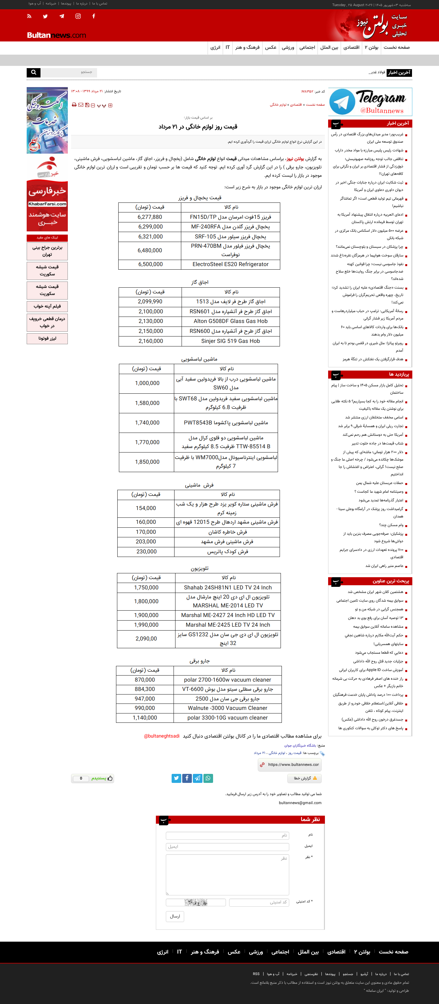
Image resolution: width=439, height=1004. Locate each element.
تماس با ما (99, 3)
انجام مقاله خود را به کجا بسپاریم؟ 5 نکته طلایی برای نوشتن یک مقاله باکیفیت (367, 405)
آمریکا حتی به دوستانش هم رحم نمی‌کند (373, 435)
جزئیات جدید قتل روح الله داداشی (378, 661)
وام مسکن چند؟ (391, 525)
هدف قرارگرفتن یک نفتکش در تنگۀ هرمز (373, 359)
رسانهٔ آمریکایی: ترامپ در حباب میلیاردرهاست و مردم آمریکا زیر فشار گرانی (367, 314)
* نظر (309, 857)
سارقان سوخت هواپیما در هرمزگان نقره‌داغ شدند (367, 255)
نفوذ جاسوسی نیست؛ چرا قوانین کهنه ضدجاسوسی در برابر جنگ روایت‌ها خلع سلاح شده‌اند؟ (369, 271)
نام (311, 835)
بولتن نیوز (295, 159)
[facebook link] (187, 778)
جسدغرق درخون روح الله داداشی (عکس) (372, 719)
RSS (256, 974)
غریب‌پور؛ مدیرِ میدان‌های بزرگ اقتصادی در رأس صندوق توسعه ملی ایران (367, 138)
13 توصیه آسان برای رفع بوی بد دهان (375, 618)
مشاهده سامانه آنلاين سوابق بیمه (378, 627)
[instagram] (78, 17)
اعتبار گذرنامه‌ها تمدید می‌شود (381, 500)
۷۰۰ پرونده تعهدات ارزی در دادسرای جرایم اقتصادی (371, 553)
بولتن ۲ (371, 47)
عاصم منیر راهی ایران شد (384, 566)
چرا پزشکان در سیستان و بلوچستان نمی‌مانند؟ (369, 247)
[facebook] (93, 17)
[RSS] (31, 17)
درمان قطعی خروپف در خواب (47, 323)
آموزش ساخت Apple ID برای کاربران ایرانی (371, 670)
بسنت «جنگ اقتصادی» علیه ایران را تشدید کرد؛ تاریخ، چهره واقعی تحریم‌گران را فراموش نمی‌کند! (367, 295)
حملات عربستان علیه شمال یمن (379, 483)
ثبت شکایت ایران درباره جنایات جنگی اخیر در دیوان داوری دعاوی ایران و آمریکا (369, 186)
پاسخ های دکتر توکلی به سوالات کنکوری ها (370, 728)
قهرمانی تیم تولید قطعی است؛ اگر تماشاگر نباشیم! (371, 202)
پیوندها (66, 3)
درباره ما (81, 3)
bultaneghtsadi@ (162, 736)
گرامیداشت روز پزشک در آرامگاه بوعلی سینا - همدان (369, 512)
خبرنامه (51, 3)
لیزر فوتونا (47, 338)
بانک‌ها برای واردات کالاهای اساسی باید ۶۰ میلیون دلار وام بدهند (372, 330)
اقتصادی (296, 105)
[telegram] (61, 16)
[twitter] (45, 17)
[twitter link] (176, 778)
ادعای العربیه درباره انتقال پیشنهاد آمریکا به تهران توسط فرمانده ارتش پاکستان (370, 218)
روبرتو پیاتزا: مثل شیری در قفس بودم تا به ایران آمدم (368, 347)
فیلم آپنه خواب (47, 306)
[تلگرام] (370, 101)
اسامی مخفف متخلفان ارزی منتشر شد (374, 417)
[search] (33, 72)
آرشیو (364, 974)
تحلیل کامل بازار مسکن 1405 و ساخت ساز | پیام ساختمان (367, 389)
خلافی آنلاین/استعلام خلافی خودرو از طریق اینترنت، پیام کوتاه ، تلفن (370, 707)
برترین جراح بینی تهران (47, 251)
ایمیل (309, 846)
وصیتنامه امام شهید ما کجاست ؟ (378, 492)
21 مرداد (259, 753)
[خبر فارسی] (47, 193)
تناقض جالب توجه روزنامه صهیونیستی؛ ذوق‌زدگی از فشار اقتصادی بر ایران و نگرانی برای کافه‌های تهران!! (368, 166)
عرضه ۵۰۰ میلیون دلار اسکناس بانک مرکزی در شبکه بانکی (369, 234)
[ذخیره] (87, 105)
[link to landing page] (380, 25)
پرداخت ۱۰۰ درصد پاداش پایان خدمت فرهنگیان (368, 695)
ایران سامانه (375, 991)
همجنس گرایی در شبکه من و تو (379, 609)
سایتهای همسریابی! (388, 644)
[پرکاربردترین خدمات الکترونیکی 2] (47, 120)
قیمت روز (294, 753)
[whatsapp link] (208, 778)
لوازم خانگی (278, 105)
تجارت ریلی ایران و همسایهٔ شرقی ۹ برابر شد (370, 426)
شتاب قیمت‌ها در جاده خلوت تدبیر (377, 443)
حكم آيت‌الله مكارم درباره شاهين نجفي (374, 635)
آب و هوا (35, 3)
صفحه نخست (397, 47)
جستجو (348, 974)
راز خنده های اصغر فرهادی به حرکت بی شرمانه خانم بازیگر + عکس (367, 682)
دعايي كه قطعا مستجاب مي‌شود (379, 653)
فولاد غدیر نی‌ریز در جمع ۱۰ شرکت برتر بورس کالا (349, 72)
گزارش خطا (302, 778)
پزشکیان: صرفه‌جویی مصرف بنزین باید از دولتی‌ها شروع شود (373, 537)
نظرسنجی (311, 974)
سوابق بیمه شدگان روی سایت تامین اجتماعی (369, 601)
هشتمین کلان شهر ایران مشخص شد (375, 592)
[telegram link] (197, 778)
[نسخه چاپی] (73, 104)
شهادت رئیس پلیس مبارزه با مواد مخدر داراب (369, 150)
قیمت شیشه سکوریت (47, 271)
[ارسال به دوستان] (80, 104)
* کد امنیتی (304, 901)
